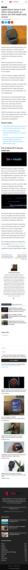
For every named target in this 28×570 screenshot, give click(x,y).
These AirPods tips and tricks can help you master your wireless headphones (7, 256)
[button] (2, 2)
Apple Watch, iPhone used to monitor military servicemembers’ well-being (17, 322)
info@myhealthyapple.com (17, 511)
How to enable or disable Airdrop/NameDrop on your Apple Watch (17, 316)
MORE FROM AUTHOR (17, 304)
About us (10, 566)
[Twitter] (5, 22)
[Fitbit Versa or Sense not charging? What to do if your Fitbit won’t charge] (4, 528)
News (6, 7)
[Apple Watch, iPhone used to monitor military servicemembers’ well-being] (4, 322)
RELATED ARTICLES (6, 304)
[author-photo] (14, 271)
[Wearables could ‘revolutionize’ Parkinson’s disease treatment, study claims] (14, 447)
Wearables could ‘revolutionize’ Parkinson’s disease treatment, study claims (13, 455)
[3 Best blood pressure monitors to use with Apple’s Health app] (4, 534)
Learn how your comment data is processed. (11, 366)
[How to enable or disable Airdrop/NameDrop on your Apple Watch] (4, 316)
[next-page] (4, 328)
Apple (6, 5)
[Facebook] (2, 22)
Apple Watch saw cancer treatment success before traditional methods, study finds (13, 475)
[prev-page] (2, 328)
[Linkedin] (9, 22)
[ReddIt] (12, 22)
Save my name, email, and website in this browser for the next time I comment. (13, 355)
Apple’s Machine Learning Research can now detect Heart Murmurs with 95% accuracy (17, 309)
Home (2, 5)
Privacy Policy (17, 566)
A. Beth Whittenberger (7, 19)
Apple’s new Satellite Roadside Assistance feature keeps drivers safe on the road (14, 133)
